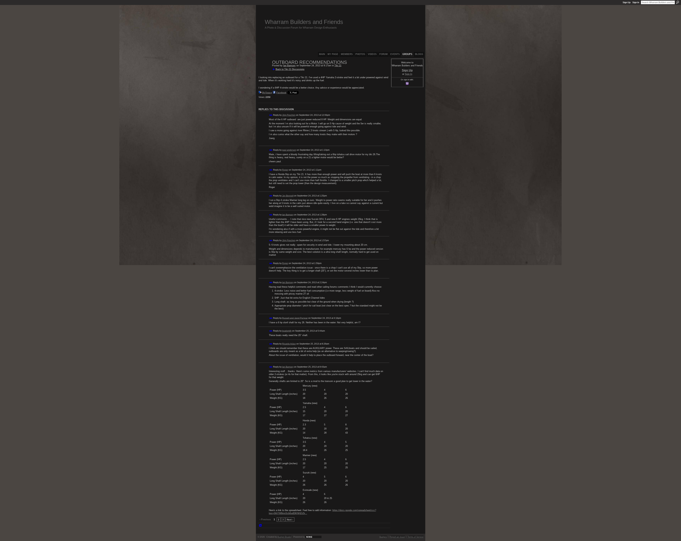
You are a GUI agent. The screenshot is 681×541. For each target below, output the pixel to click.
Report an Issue (397, 537)
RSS (260, 525)
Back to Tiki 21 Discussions (290, 69)
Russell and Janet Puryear (295, 318)
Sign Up (626, 2)
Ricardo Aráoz (289, 344)
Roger (285, 170)
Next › (290, 519)
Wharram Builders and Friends (304, 22)
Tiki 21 (337, 65)
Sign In (635, 2)
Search (677, 2)
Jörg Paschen (288, 115)
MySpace (267, 92)
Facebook (281, 92)
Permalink (271, 115)
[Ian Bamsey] (264, 70)
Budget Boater (284, 537)
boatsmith (287, 331)
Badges (383, 537)
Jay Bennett (288, 196)
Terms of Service (415, 537)
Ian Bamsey (289, 65)
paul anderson (289, 150)
